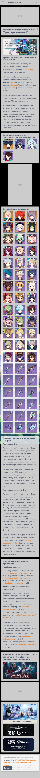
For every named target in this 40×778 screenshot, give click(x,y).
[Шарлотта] (8, 357)
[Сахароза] (20, 239)
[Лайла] (20, 144)
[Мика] (20, 333)
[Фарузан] (32, 144)
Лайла (12, 82)
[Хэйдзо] (32, 310)
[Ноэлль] (20, 263)
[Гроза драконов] (8, 416)
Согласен (7, 768)
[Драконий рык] (20, 380)
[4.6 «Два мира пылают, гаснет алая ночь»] (20, 670)
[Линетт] (32, 345)
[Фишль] (20, 251)
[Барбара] (32, 263)
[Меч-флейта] (32, 380)
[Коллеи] (20, 321)
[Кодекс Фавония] (32, 416)
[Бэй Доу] (8, 156)
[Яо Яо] (8, 333)
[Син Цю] (8, 274)
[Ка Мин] (32, 357)
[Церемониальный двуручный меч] (32, 404)
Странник (29, 69)
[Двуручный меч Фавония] (8, 404)
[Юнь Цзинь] (32, 298)
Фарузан (14, 85)
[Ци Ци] (20, 227)
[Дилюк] (20, 216)
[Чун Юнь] (20, 310)
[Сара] (32, 251)
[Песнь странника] (20, 427)
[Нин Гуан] (32, 286)
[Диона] (32, 239)
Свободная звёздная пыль (15, 583)
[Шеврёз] (20, 357)
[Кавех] (32, 333)
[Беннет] (20, 274)
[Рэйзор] (8, 263)
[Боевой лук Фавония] (20, 368)
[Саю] (8, 239)
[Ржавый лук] (32, 368)
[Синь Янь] (8, 286)
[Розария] (8, 251)
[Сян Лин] (32, 274)
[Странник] (8, 144)
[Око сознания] (8, 427)
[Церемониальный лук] (8, 380)
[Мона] (8, 227)
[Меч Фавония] (8, 392)
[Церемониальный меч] (20, 392)
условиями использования (25, 760)
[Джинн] (8, 216)
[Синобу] (8, 310)
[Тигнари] (32, 227)
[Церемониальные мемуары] (32, 427)
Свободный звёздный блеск (16, 573)
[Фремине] (20, 345)
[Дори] (8, 321)
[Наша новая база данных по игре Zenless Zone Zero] (20, 730)
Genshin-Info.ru (14, 3)
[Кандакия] (32, 321)
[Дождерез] (32, 392)
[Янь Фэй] (8, 298)
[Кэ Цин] (32, 216)
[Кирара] (8, 345)
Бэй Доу (12, 88)
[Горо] (20, 298)
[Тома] (20, 286)
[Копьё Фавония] (20, 416)
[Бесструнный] (8, 368)
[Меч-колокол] (20, 404)
